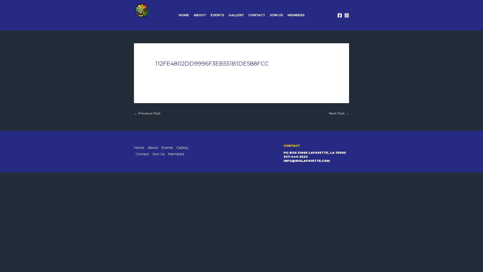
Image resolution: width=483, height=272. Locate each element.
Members (296, 15)
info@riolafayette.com (307, 161)
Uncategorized (169, 71)
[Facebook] (339, 15)
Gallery (236, 15)
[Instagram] (346, 15)
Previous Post (147, 113)
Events (217, 15)
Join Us (276, 15)
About (200, 15)
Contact (256, 15)
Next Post (339, 113)
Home (184, 15)
